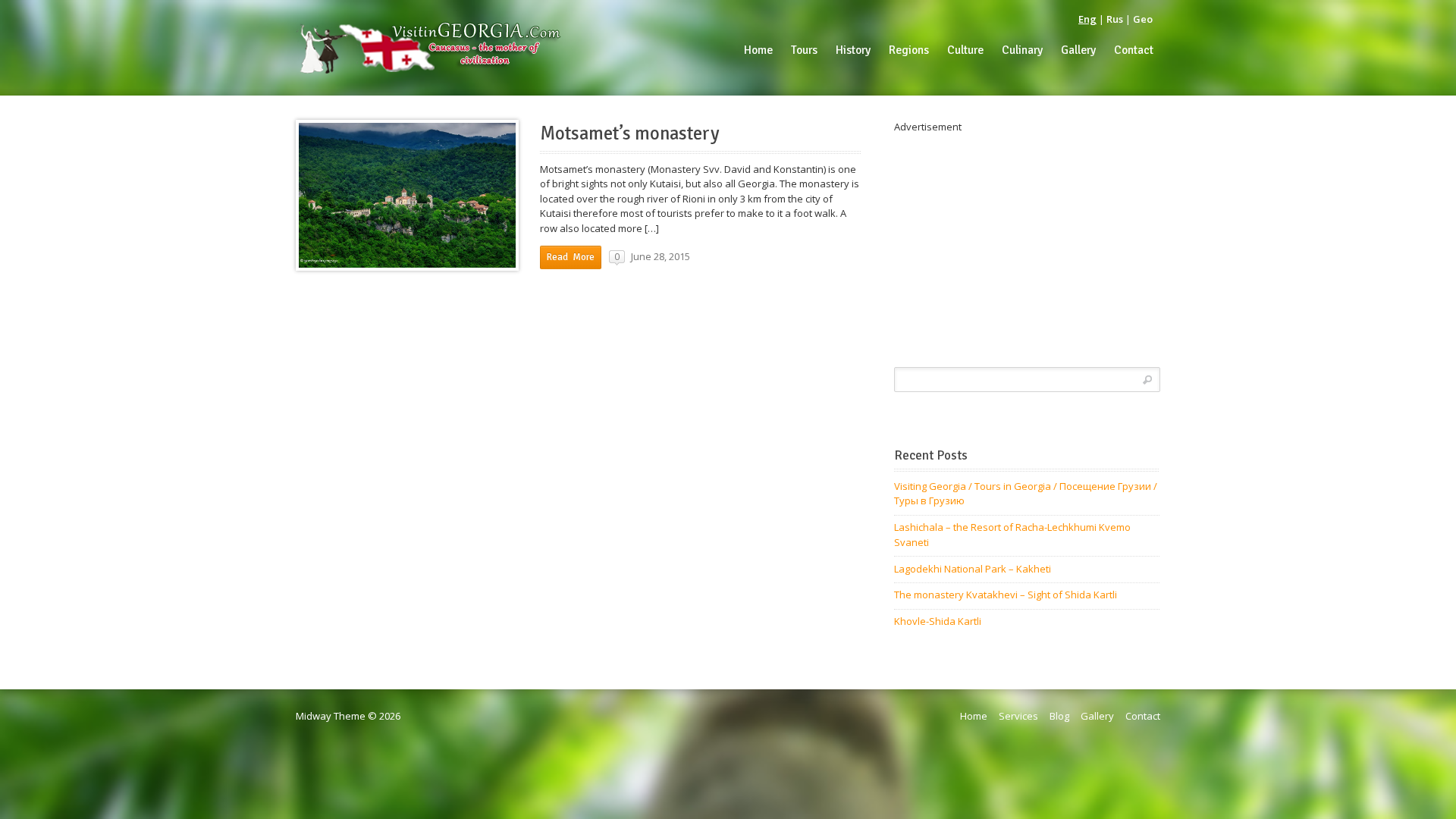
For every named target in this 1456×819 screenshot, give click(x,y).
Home (973, 716)
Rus (1114, 19)
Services (1018, 716)
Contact (1142, 716)
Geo (1143, 19)
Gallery (1097, 716)
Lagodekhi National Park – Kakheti (972, 569)
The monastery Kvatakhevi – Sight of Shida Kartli (1005, 594)
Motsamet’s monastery (630, 133)
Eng (1087, 19)
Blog (1059, 716)
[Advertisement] (1027, 241)
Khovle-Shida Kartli (937, 621)
